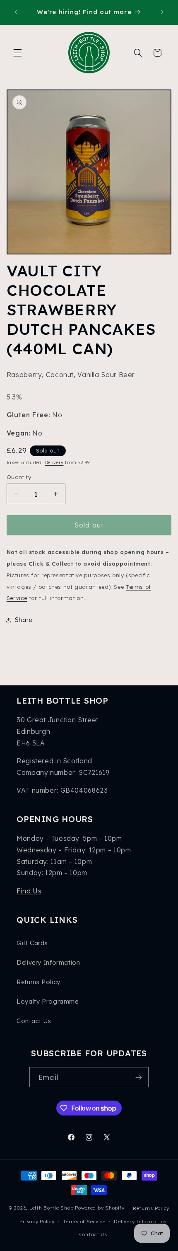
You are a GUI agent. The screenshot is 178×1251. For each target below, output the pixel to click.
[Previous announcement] (16, 12)
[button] (17, 52)
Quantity (19, 476)
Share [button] (23, 620)
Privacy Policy (36, 1221)
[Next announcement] (162, 12)
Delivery (54, 462)
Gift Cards (32, 943)
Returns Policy (38, 982)
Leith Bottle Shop (51, 1208)
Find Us (29, 891)
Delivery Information (48, 962)
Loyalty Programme (48, 1001)
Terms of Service (84, 1221)
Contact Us (34, 1021)
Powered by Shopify (99, 1208)
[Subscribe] (138, 1077)
